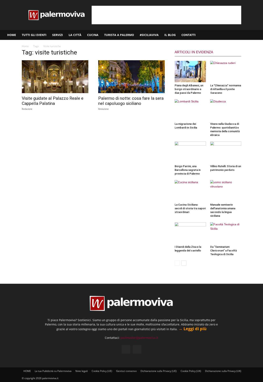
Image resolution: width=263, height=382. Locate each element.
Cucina (92, 35)
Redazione (27, 108)
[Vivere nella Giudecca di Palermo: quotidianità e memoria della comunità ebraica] (225, 110)
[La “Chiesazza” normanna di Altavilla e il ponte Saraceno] (225, 71)
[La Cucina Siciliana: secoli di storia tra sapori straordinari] (190, 190)
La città (75, 35)
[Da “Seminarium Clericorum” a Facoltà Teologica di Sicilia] (225, 233)
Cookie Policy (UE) (102, 371)
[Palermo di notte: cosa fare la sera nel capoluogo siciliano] (131, 76)
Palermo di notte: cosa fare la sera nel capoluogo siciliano (131, 101)
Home (25, 46)
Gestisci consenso (126, 371)
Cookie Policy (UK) (191, 371)
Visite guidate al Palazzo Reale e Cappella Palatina (52, 101)
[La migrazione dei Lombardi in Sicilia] (190, 110)
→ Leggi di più (192, 328)
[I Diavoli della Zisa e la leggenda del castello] (190, 233)
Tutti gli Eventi (34, 35)
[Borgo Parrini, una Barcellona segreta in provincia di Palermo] (190, 152)
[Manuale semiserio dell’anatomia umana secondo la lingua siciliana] (225, 190)
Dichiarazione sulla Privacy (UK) (223, 371)
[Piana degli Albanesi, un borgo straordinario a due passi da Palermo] (190, 71)
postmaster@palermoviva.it (139, 338)
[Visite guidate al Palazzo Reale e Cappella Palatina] (55, 76)
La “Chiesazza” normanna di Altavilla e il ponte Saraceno (225, 89)
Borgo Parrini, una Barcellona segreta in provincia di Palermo (188, 170)
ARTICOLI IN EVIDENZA (194, 52)
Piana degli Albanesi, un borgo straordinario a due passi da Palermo (189, 89)
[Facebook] (240, 35)
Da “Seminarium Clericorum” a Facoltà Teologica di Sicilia (223, 250)
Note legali (81, 371)
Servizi (57, 35)
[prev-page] (177, 263)
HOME (11, 35)
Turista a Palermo (119, 35)
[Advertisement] (166, 15)
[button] (258, 35)
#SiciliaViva (149, 35)
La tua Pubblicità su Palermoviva (53, 371)
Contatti (188, 35)
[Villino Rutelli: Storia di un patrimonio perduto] (225, 152)
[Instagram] (247, 35)
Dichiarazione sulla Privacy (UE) (159, 371)
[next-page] (183, 263)
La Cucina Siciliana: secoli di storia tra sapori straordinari (190, 208)
